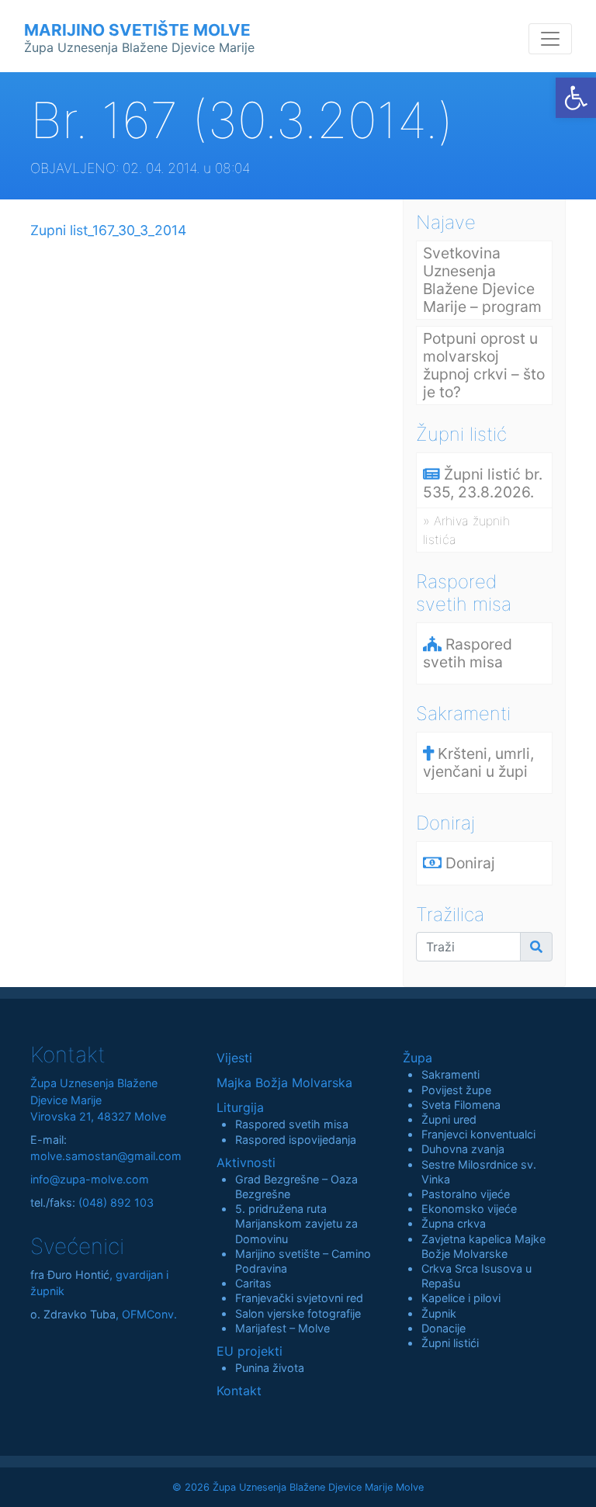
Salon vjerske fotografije (298, 1313)
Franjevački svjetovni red (299, 1297)
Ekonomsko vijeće (469, 1208)
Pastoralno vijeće (465, 1193)
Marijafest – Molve (282, 1328)
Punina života (269, 1367)
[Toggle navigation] (550, 38)
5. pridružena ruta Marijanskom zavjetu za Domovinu (296, 1223)
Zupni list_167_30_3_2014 (108, 230)
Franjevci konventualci (478, 1134)
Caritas (253, 1283)
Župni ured (448, 1119)
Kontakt (239, 1390)
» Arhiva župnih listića (466, 530)
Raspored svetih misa (291, 1124)
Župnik (438, 1313)
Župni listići (450, 1342)
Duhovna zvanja (462, 1148)
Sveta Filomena (461, 1104)
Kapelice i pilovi (461, 1297)
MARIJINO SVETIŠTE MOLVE (139, 37)
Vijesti (234, 1057)
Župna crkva (453, 1223)
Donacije (443, 1328)
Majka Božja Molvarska (284, 1082)
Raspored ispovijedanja (295, 1139)
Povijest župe (456, 1089)
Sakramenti (450, 1074)
